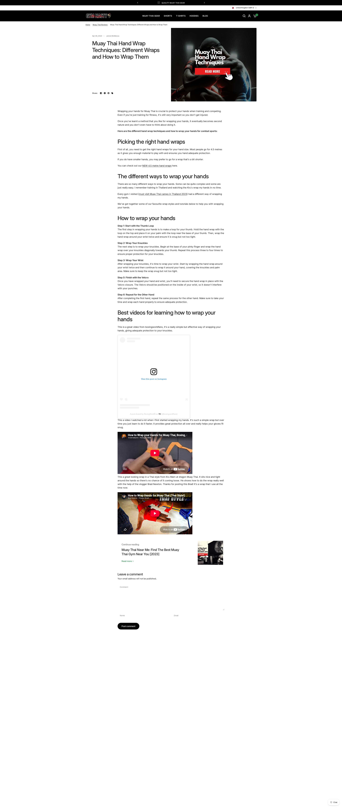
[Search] (244, 15)
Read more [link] (127, 561)
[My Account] (249, 15)
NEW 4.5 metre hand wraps (157, 165)
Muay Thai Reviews (100, 25)
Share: (95, 93)
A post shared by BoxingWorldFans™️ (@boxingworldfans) (154, 414)
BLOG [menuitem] (205, 16)
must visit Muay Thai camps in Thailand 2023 (163, 194)
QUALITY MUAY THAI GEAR (173, 3)
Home (88, 25)
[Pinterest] (108, 93)
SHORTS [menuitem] (168, 16)
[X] (104, 93)
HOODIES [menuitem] (194, 16)
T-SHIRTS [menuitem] (181, 16)
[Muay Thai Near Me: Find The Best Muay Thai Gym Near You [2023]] (210, 553)
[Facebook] (101, 93)
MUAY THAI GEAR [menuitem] (151, 16)
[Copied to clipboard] (112, 93)
